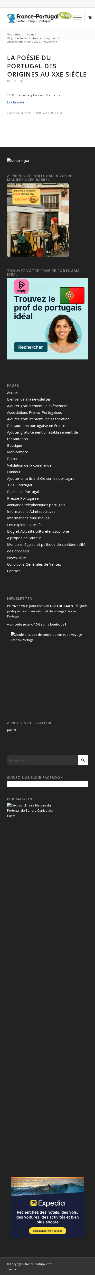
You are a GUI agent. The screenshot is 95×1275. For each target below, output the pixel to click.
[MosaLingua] (18, 160)
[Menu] (75, 17)
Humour (14, 471)
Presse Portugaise (23, 498)
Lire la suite (15, 102)
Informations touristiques (28, 517)
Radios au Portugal (23, 491)
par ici (11, 730)
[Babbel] (38, 255)
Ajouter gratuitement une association (38, 418)
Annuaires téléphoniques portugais (36, 504)
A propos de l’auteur (24, 537)
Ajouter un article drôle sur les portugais (41, 478)
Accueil (12, 392)
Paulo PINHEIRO (52, 113)
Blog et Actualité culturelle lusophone (38, 531)
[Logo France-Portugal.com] (39, 17)
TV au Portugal (19, 484)
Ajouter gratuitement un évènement (37, 405)
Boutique (14, 445)
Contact (13, 570)
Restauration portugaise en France (36, 425)
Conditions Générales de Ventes (34, 564)
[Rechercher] (63, 17)
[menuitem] (63, 17)
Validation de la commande (29, 465)
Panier (12, 458)
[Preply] (47, 358)
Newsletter (16, 557)
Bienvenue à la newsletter (29, 399)
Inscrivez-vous (17, 606)
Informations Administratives (31, 511)
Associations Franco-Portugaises (34, 412)
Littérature (15, 81)
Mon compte (17, 451)
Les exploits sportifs (24, 524)
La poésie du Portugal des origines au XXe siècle (47, 65)
